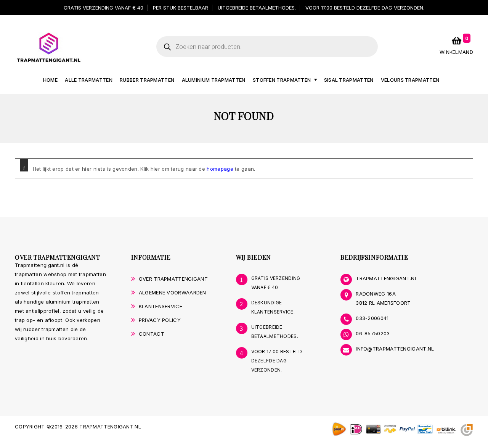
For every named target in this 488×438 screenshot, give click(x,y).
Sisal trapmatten (349, 80)
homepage (220, 169)
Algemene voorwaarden (172, 292)
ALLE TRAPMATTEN (88, 80)
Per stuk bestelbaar (180, 8)
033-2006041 (372, 318)
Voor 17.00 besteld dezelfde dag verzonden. (364, 8)
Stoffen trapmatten (282, 80)
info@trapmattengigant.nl (395, 349)
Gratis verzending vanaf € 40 (103, 8)
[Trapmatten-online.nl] (49, 47)
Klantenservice (160, 306)
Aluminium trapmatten (214, 80)
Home (50, 80)
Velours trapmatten (410, 80)
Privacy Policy (160, 320)
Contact (151, 334)
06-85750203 (373, 333)
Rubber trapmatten (147, 80)
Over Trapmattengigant (173, 279)
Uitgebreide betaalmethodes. (257, 8)
